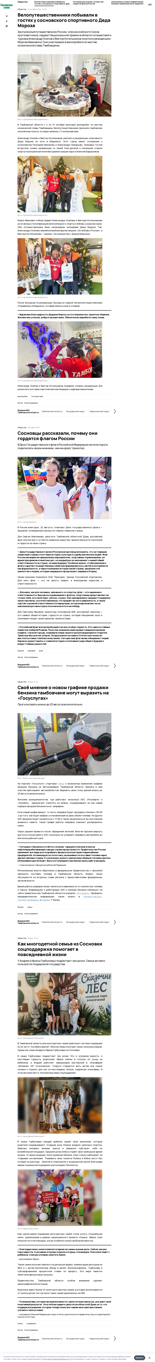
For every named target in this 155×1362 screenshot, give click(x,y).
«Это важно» (83, 893)
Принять (139, 1358)
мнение (21, 651)
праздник (31, 651)
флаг (41, 651)
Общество (23, 1)
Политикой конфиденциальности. (56, 1359)
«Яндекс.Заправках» (29, 899)
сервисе (46, 899)
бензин (20, 907)
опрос (61, 783)
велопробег (23, 396)
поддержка (31, 1323)
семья (20, 1323)
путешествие (37, 396)
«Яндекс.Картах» (92, 896)
